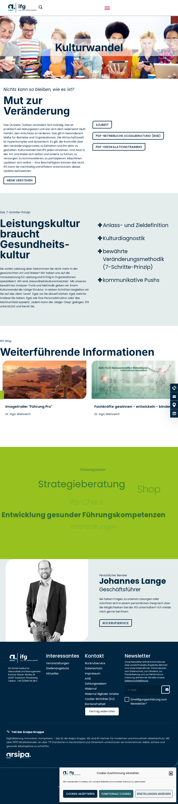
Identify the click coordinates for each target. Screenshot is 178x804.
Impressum (92, 674)
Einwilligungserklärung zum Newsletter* (149, 701)
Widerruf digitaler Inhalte (102, 694)
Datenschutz (93, 668)
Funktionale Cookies (116, 794)
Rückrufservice (116, 623)
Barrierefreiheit (95, 704)
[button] (171, 773)
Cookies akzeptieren (80, 794)
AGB (88, 679)
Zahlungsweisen (95, 684)
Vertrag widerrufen (102, 711)
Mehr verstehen (20, 180)
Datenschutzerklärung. (137, 680)
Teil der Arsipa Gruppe (27, 732)
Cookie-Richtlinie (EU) (100, 699)
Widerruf (91, 689)
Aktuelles (52, 674)
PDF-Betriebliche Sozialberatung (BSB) (128, 136)
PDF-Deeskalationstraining (119, 147)
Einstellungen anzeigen (154, 794)
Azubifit (102, 125)
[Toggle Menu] (107, 8)
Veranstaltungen (57, 663)
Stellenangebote (57, 668)
